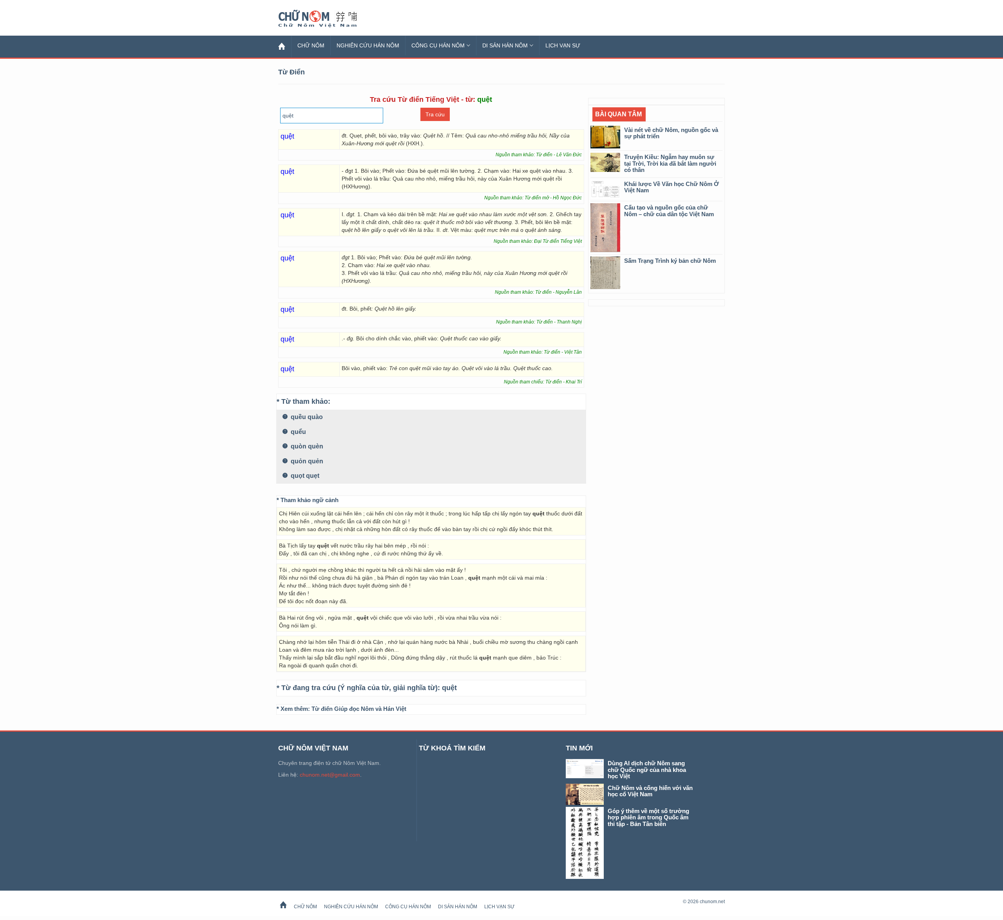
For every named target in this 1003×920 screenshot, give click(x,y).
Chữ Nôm (327, 19)
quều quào (306, 417)
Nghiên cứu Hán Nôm (368, 45)
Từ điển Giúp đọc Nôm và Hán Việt (358, 708)
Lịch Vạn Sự (562, 45)
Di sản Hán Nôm (505, 45)
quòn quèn (306, 446)
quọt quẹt (304, 475)
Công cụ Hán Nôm (438, 45)
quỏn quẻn (306, 461)
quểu (297, 431)
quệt (449, 688)
